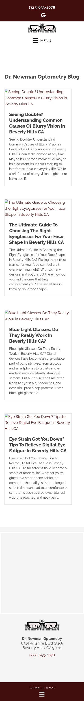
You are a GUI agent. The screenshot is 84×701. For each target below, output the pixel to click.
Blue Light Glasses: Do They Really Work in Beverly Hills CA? (33, 335)
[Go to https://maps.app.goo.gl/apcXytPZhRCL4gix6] (43, 16)
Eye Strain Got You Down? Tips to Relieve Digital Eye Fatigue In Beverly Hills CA (38, 444)
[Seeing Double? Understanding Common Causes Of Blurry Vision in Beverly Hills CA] (38, 97)
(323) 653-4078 (42, 7)
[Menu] (42, 694)
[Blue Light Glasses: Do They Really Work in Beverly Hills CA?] (38, 315)
